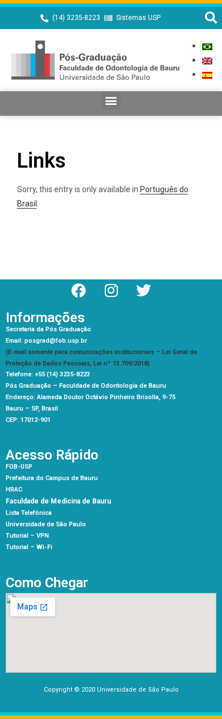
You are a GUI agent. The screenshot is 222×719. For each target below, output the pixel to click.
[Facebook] (78, 290)
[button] (211, 18)
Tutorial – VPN (27, 535)
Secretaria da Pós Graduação (48, 329)
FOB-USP (19, 466)
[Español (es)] (207, 74)
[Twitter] (143, 290)
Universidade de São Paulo (46, 524)
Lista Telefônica (29, 513)
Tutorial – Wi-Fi (29, 547)
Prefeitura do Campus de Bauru (52, 478)
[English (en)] (207, 60)
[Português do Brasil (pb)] (207, 45)
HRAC (14, 489)
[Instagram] (111, 290)
